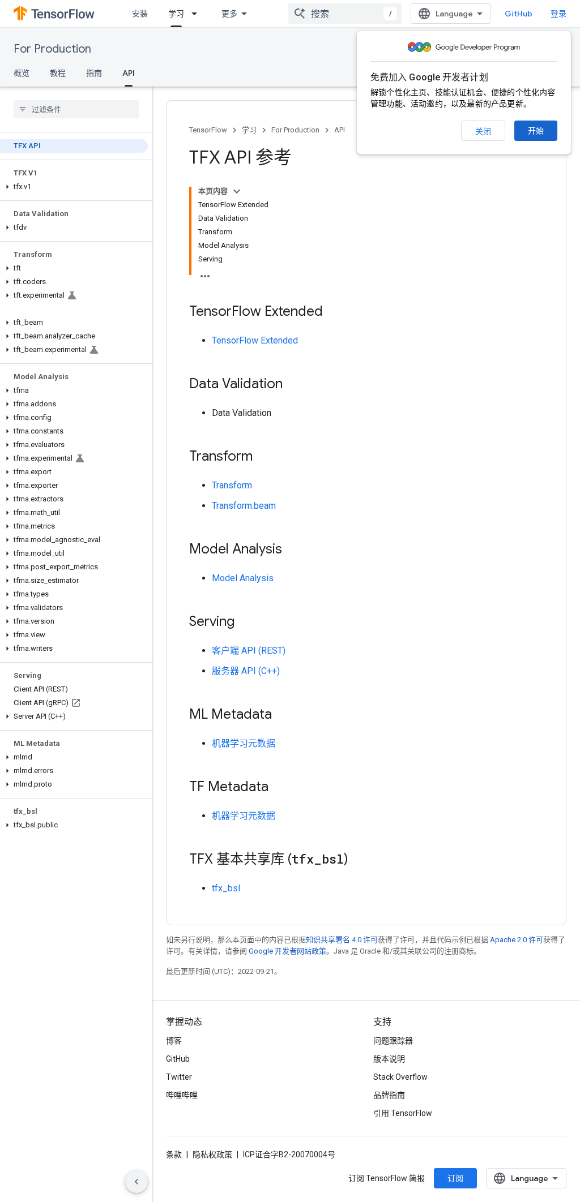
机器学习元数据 (243, 743)
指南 (94, 73)
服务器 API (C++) (246, 671)
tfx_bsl (226, 888)
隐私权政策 (212, 1154)
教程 (58, 73)
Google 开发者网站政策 (287, 951)
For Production (52, 49)
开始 (536, 131)
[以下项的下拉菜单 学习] (197, 13)
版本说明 (389, 1058)
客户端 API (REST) (248, 650)
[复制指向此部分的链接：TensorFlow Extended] (334, 312)
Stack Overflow (400, 1076)
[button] (74, 187)
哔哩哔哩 (182, 1095)
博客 (174, 1040)
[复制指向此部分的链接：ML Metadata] (283, 715)
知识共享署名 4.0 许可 (342, 939)
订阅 (455, 1178)
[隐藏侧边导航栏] (136, 1181)
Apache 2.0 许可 (516, 939)
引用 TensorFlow (402, 1113)
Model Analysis (243, 578)
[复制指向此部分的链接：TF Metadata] (279, 788)
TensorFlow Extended (255, 340)
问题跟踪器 (393, 1040)
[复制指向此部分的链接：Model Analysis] (293, 550)
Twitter (179, 1076)
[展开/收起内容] (237, 191)
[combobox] (345, 13)
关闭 (483, 131)
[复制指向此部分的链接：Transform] (264, 457)
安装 (140, 13)
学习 (176, 13)
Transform (232, 485)
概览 (21, 73)
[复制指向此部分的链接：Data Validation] (294, 385)
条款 (174, 1154)
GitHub (518, 13)
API (128, 73)
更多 (229, 13)
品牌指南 (389, 1095)
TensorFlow (208, 130)
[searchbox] (76, 109)
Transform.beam (244, 505)
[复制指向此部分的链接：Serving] (245, 622)
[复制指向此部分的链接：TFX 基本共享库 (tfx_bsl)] (359, 860)
